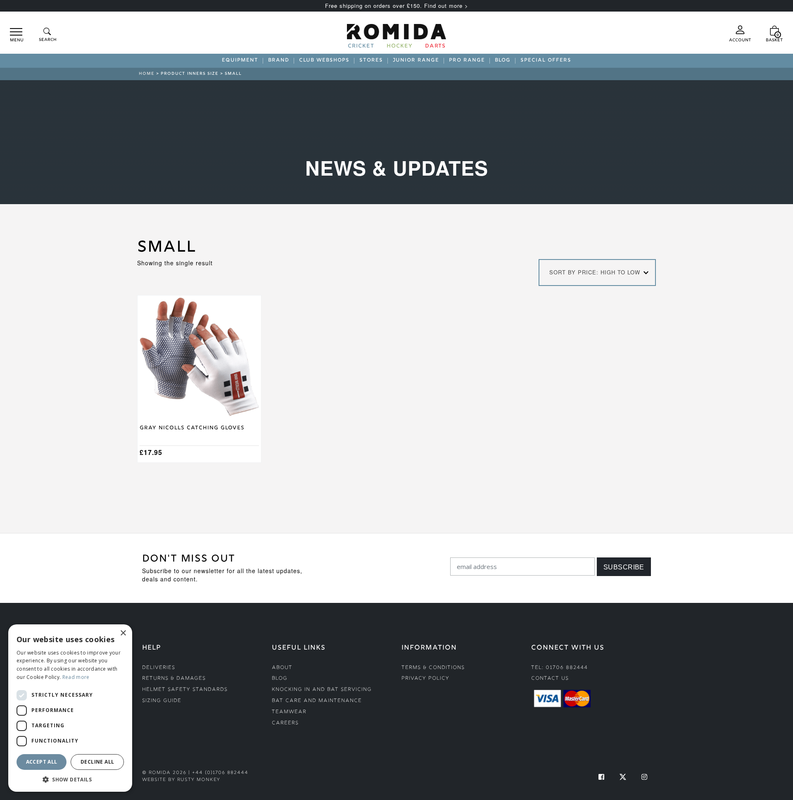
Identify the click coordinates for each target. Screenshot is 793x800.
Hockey (400, 46)
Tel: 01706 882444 (559, 667)
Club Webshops (324, 61)
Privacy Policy (425, 678)
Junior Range (416, 61)
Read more (76, 677)
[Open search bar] (47, 35)
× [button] (123, 633)
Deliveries (158, 667)
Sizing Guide (161, 701)
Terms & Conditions (433, 667)
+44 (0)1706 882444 (220, 773)
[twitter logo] (622, 776)
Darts (435, 46)
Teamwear (289, 712)
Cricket (361, 46)
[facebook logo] (601, 776)
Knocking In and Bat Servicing (322, 689)
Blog (502, 61)
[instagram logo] (644, 776)
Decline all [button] (97, 761)
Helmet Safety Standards (185, 689)
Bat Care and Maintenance (317, 701)
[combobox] (597, 272)
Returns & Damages (174, 678)
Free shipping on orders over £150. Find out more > (396, 6)
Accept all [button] (41, 761)
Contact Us (550, 678)
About (282, 667)
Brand (278, 61)
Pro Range (467, 61)
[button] (70, 779)
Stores (371, 61)
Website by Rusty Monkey (181, 780)
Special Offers (545, 61)
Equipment (240, 61)
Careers (285, 723)
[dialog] (70, 708)
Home (146, 74)
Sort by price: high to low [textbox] (594, 272)
